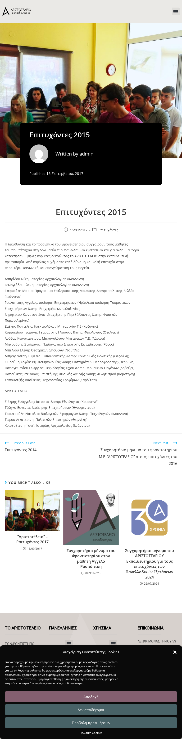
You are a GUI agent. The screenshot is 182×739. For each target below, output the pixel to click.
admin (86, 154)
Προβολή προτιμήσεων (91, 722)
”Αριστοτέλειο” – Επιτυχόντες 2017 (32, 539)
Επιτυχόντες (108, 230)
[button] (175, 652)
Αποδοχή (91, 696)
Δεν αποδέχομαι (91, 709)
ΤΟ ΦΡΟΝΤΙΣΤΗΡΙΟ (19, 644)
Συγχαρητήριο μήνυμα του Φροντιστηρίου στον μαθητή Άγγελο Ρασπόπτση (91, 558)
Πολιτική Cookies (91, 733)
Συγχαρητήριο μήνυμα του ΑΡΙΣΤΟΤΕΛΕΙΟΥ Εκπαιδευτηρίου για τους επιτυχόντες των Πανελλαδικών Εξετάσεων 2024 (149, 564)
